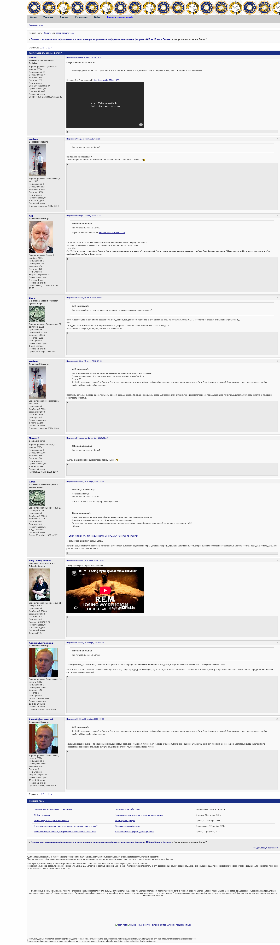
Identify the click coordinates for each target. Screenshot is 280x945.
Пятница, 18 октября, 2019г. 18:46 (90, 481)
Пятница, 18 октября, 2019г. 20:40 (90, 560)
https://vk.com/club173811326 (106, 80)
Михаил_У (34, 438)
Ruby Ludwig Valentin (40, 560)
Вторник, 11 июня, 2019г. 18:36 (88, 57)
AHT (31, 216)
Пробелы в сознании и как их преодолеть (53, 809)
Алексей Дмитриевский (41, 643)
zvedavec (33, 139)
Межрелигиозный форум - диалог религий (134, 832)
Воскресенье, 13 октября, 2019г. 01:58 (92, 438)
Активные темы (36, 25)
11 (49, 47)
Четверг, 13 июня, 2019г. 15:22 (88, 216)
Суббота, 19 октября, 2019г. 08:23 (90, 643)
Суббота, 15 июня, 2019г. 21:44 (89, 361)
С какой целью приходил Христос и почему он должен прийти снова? (66, 826)
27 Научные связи (42, 815)
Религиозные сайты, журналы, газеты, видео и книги (139, 815)
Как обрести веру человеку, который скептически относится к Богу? (65, 832)
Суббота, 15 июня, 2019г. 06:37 (89, 298)
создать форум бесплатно (265, 848)
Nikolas (32, 57)
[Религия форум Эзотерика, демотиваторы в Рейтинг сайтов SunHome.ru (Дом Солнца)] (159, 925)
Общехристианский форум (127, 809)
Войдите (48, 33)
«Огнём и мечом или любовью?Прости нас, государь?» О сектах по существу (103, 536)
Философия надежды (125, 820)
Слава (32, 298)
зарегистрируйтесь (65, 33)
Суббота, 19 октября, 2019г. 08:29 (90, 719)
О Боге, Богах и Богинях (158, 39)
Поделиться (71, 57)
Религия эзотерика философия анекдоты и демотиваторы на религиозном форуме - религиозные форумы (87, 39)
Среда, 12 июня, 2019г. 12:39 (88, 139)
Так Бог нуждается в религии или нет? (51, 820)
